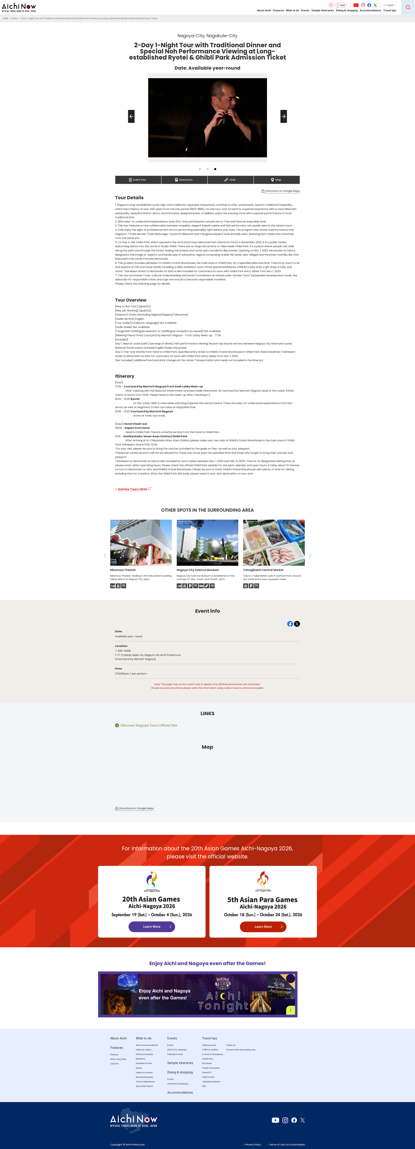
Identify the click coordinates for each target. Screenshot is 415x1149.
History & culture (143, 1049)
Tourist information (211, 1068)
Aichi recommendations (147, 1045)
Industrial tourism (144, 1063)
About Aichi (264, 10)
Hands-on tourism (144, 1072)
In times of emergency (212, 1054)
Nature (139, 1068)
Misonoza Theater (123, 570)
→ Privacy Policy (251, 1144)
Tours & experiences (145, 1081)
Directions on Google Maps (282, 191)
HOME (5, 18)
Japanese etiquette (211, 1081)
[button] (130, 122)
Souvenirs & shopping (177, 1083)
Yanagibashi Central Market (263, 570)
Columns (114, 1063)
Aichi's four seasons (176, 1049)
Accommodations (370, 10)
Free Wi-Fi (206, 1072)
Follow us (230, 1045)
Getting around (209, 1045)
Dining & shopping (347, 10)
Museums (140, 1059)
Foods (170, 1079)
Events (305, 10)
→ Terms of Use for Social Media (285, 1144)
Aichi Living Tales (118, 1059)
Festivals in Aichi (175, 1054)
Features (278, 10)
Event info (139, 179)
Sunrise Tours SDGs (132, 489)
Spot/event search (144, 1086)
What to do (292, 10)
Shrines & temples (144, 1054)
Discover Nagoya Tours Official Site (149, 725)
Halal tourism (208, 1077)
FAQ (204, 1086)
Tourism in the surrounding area (240, 1049)
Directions (185, 179)
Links (233, 179)
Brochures (207, 1063)
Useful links (207, 1059)
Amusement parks (144, 1077)
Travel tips (389, 10)
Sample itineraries (322, 10)
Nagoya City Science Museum (198, 570)
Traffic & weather (210, 1049)
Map (278, 179)
